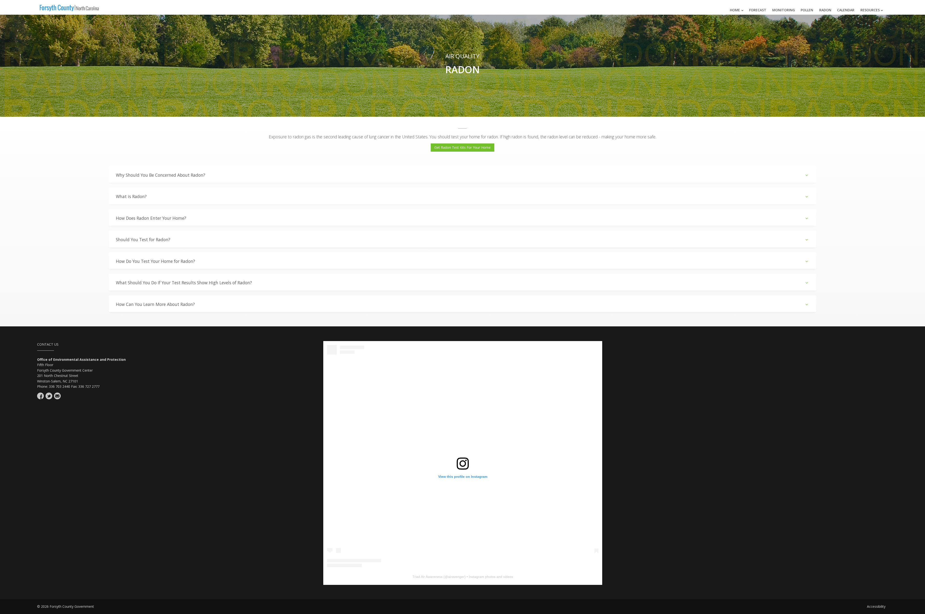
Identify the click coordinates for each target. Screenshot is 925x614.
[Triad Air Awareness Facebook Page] (40, 396)
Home (735, 10)
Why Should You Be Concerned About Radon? (160, 175)
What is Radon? (131, 196)
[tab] (463, 174)
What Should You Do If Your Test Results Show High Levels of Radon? (184, 282)
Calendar (845, 10)
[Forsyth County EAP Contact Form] (57, 396)
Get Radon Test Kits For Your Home (462, 147)
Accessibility (876, 606)
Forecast (757, 10)
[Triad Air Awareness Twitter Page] (49, 396)
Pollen (807, 10)
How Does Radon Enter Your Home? (151, 218)
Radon (825, 10)
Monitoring (783, 10)
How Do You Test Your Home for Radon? (155, 261)
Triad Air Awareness (427, 577)
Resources (870, 10)
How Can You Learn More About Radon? (155, 304)
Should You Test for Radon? (143, 239)
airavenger (456, 577)
